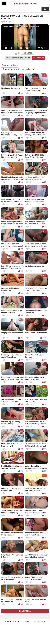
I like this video (16, 53)
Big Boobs (25, 3)
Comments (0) (38, 58)
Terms (26, 621)
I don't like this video (19, 53)
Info (8, 58)
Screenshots (17, 58)
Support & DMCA (12, 621)
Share (27, 58)
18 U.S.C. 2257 (39, 621)
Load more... (25, 611)
